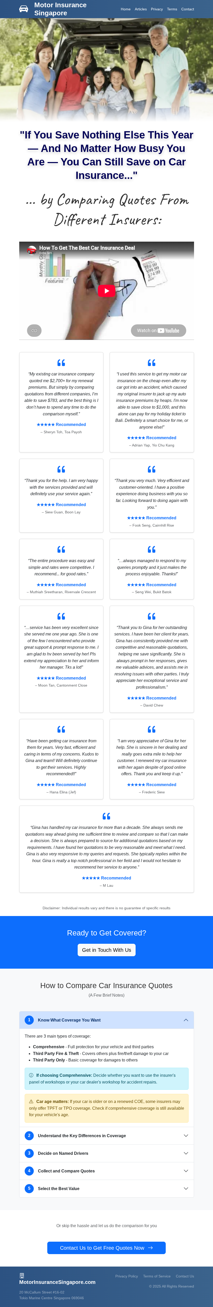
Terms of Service (157, 1276)
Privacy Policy (126, 1276)
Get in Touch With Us (106, 950)
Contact (187, 9)
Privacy (157, 9)
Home (126, 9)
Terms (172, 9)
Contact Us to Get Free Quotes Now (103, 1248)
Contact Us (185, 1276)
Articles (141, 9)
